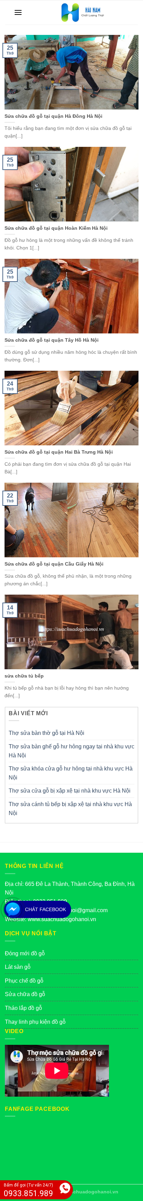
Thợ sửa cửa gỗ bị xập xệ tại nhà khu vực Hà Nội (70, 791)
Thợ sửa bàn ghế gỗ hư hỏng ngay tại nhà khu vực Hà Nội (71, 751)
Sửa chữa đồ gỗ (25, 994)
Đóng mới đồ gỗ (25, 953)
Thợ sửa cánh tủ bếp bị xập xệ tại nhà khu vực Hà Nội (70, 808)
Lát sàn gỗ (18, 967)
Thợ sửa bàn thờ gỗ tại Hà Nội (46, 733)
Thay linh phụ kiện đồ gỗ (35, 1022)
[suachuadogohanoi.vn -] (82, 12)
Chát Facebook (45, 909)
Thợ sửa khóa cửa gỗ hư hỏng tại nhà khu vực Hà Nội (71, 773)
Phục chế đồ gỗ (24, 981)
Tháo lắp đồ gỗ (23, 1008)
